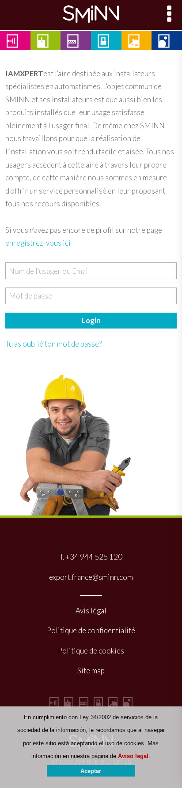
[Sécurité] (98, 705)
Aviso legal (133, 756)
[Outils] (127, 705)
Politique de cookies (91, 650)
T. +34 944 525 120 (91, 556)
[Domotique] (112, 705)
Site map (91, 670)
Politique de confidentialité (91, 630)
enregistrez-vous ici (38, 242)
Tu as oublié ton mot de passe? (53, 343)
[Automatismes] (68, 705)
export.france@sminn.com (91, 577)
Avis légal (91, 610)
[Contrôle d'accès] (83, 705)
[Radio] (54, 705)
